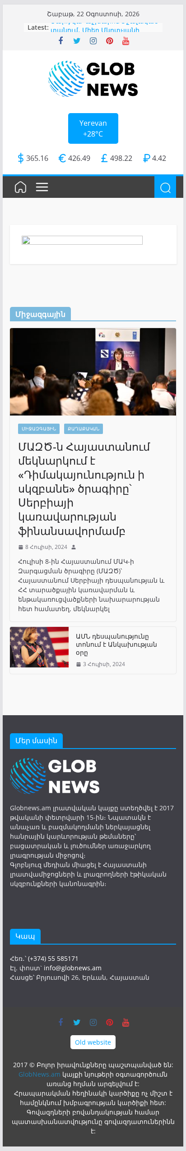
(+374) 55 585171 (53, 958)
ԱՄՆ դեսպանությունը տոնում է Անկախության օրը (116, 644)
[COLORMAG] (54, 762)
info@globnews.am (73, 968)
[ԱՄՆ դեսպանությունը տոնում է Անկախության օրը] (39, 650)
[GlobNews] (20, 187)
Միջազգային (39, 428)
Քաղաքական (83, 428)
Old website (93, 1042)
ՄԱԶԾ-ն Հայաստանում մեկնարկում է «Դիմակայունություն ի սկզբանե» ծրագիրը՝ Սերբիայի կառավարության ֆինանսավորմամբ (84, 488)
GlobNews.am (39, 1074)
